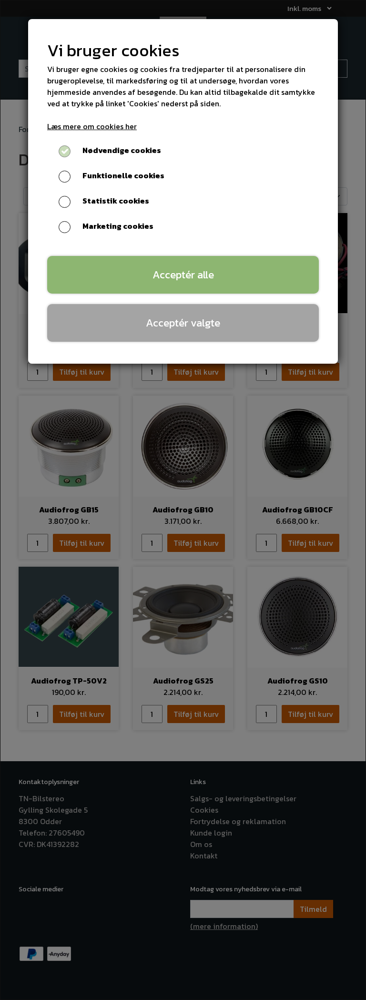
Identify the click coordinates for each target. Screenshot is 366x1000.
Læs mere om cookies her (92, 126)
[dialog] (183, 500)
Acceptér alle (183, 274)
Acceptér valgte (183, 323)
